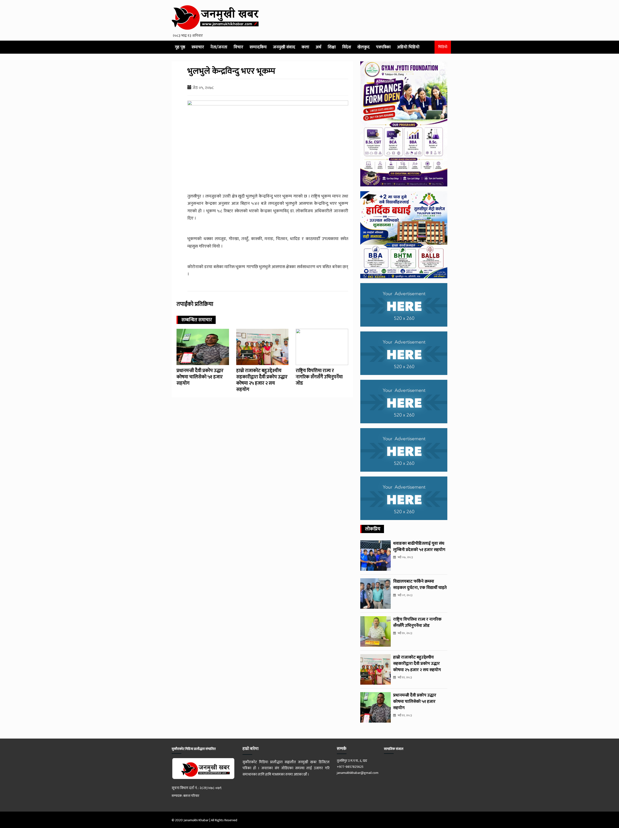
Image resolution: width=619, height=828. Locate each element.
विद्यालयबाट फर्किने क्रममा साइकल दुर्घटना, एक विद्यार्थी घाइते (420, 584)
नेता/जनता (218, 47)
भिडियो (442, 47)
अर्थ (318, 47)
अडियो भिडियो (408, 47)
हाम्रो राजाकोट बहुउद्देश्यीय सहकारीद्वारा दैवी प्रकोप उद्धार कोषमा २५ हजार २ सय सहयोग (261, 380)
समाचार (198, 47)
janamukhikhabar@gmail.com (357, 773)
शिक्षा (332, 47)
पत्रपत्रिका (383, 47)
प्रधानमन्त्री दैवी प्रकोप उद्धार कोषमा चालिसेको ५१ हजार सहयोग (200, 376)
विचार (238, 47)
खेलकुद (363, 47)
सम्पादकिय (258, 47)
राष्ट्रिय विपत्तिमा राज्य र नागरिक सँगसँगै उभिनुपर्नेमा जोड (319, 376)
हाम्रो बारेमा (250, 749)
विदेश (346, 47)
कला (305, 47)
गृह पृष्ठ (180, 47)
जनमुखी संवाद (284, 47)
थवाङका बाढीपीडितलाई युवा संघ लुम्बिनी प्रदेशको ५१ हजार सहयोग (419, 546)
